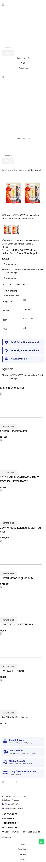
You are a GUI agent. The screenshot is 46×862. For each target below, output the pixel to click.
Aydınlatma (19, 170)
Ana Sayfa (6, 170)
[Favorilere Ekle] (10, 707)
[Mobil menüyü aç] (23, 73)
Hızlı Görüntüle (3, 707)
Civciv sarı (28, 319)
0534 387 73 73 (12, 804)
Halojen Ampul (34, 170)
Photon (5, 247)
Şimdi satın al (10, 291)
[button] (8, 713)
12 (24, 328)
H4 (24, 300)
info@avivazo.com (14, 808)
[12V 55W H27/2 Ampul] (21, 691)
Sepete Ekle (22, 284)
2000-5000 (28, 309)
